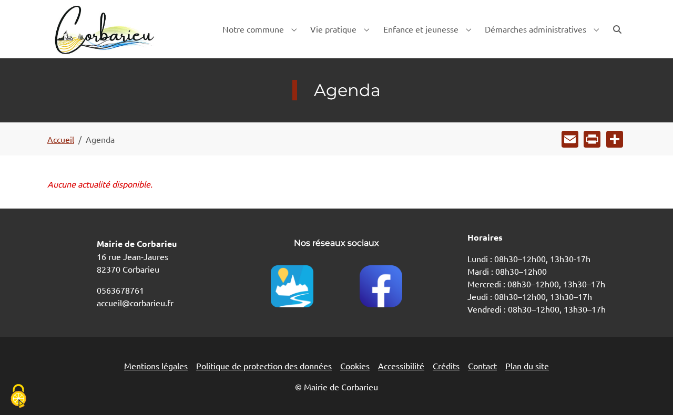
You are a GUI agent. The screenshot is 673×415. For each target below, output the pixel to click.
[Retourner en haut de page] (649, 391)
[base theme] (103, 29)
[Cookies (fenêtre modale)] (18, 397)
